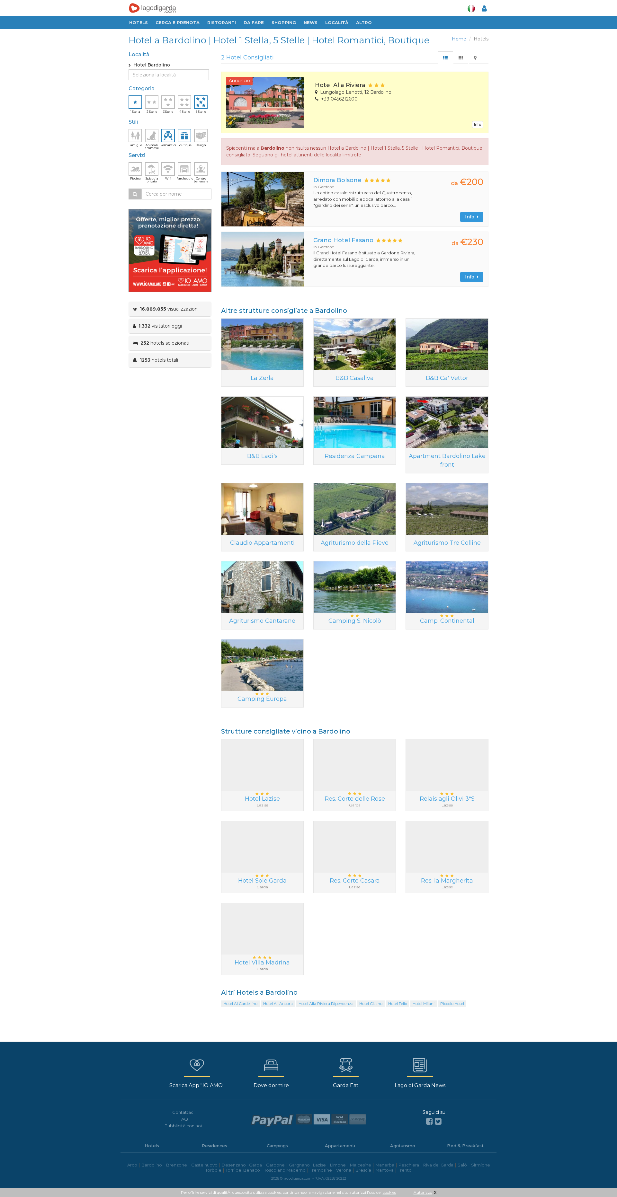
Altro (364, 22)
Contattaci (183, 1112)
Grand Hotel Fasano (343, 240)
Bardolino (151, 1164)
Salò (462, 1164)
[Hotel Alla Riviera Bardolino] (266, 102)
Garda (255, 1164)
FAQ (183, 1119)
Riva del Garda (438, 1164)
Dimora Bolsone (337, 180)
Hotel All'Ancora (278, 1003)
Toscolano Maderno (285, 1170)
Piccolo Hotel (452, 1003)
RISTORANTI (221, 22)
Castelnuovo (204, 1164)
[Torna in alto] (599, 1179)
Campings (277, 1145)
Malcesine (360, 1164)
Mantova (384, 1170)
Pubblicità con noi (183, 1125)
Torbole (213, 1170)
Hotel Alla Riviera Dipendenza (326, 1003)
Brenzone (176, 1164)
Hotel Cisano (370, 1003)
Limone (338, 1164)
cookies (389, 1192)
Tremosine (321, 1170)
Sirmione (480, 1164)
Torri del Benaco (243, 1170)
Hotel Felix (397, 1003)
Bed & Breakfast (465, 1145)
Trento (405, 1170)
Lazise (319, 1164)
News (310, 22)
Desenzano (234, 1164)
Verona (343, 1170)
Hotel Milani (423, 1003)
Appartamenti (340, 1145)
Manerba (384, 1164)
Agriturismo (402, 1145)
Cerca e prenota (178, 22)
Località (336, 22)
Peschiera (408, 1164)
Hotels (138, 22)
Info (477, 124)
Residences (214, 1145)
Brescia (363, 1170)
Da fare (254, 22)
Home (459, 39)
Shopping (284, 22)
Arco (132, 1164)
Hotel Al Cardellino (240, 1003)
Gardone (275, 1164)
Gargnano (299, 1164)
